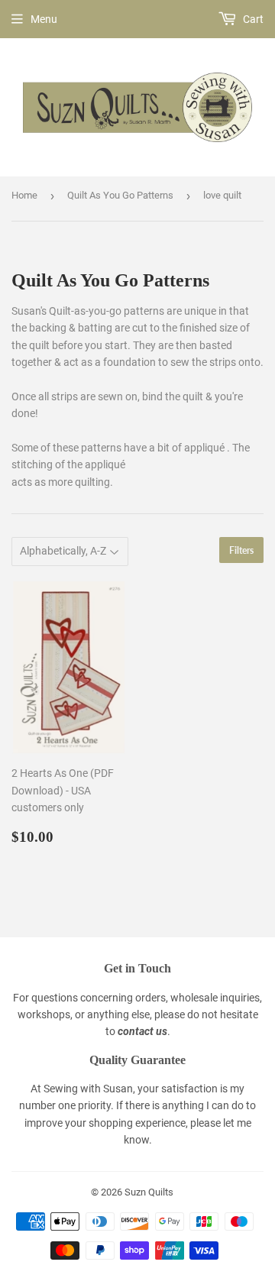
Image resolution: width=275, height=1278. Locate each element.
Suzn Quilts (149, 1192)
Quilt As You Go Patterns (120, 195)
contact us (142, 1031)
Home (24, 195)
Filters (241, 550)
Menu (44, 19)
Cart (252, 19)
